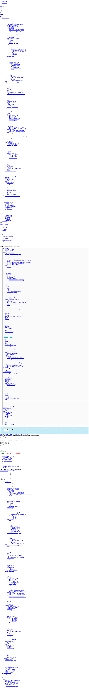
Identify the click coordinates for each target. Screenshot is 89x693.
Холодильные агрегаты (9, 203)
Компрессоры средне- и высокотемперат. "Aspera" (15, 363)
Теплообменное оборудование (10, 178)
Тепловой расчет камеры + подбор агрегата (12, 196)
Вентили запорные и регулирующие (13, 143)
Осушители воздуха (8, 207)
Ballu (7, 139)
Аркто (10, 60)
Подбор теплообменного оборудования (11, 201)
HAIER (8, 140)
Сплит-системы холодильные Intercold (17, 80)
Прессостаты (9, 188)
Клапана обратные (10, 147)
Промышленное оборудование (7, 202)
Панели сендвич (7, 219)
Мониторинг (9, 184)
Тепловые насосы (5, 677)
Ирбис (10, 42)
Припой (8, 91)
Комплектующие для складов (10, 669)
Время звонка (2, 477)
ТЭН (7, 193)
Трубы (8, 164)
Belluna (10, 74)
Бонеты (8, 35)
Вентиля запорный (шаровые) (12, 145)
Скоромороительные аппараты (10, 205)
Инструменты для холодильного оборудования (13, 82)
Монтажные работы (8, 688)
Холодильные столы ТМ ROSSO (14, 34)
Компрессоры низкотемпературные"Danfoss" (16, 135)
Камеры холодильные (10, 44)
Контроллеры (9, 185)
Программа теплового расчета (10, 199)
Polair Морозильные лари (13, 46)
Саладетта (8, 261)
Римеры (8, 93)
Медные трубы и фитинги (9, 161)
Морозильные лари (8, 274)
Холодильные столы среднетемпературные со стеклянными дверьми (21, 31)
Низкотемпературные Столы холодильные (16, 30)
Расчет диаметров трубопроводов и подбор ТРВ (13, 682)
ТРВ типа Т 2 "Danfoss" (13, 155)
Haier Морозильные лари (13, 47)
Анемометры (7, 313)
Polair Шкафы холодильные (13, 63)
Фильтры (8, 152)
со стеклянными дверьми (15, 65)
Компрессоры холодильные (6, 242)
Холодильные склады (6, 213)
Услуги (3, 2)
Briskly (10, 59)
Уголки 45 (8, 163)
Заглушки (8, 162)
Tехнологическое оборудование (8, 249)
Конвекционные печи (10, 175)
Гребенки (8, 87)
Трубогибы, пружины (10, 98)
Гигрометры (9, 85)
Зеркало (8, 88)
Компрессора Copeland (13, 120)
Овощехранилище (8, 220)
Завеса (6, 81)
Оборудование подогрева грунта (12, 187)
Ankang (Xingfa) (9, 111)
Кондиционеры (7, 137)
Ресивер (6, 389)
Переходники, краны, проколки (12, 107)
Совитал (12, 69)
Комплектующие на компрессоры (12, 115)
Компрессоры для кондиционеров (10, 351)
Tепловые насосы (6, 248)
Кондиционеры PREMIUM (11, 176)
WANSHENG (9, 109)
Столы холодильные (10, 27)
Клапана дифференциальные (10, 376)
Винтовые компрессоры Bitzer (14, 119)
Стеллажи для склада (8, 216)
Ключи (8, 90)
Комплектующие (10, 141)
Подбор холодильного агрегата (10, 681)
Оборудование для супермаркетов (10, 674)
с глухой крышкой (14, 53)
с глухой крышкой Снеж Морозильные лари (18, 51)
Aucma (10, 45)
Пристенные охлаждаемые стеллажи (13, 25)
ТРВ (7, 388)
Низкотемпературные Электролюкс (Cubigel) (16, 130)
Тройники (8, 165)
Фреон (6, 181)
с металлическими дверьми (15, 64)
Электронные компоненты (9, 182)
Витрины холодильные (11, 36)
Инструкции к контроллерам (7, 236)
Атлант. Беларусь (10, 114)
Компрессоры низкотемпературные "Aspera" (16, 133)
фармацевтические (14, 66)
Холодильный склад (8, 214)
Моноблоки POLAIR (14, 76)
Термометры (9, 96)
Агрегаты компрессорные (11, 124)
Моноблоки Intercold (14, 79)
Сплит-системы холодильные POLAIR (17, 77)
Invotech (8, 112)
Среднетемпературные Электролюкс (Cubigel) (17, 131)
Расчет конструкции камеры (9, 200)
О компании (4, 3)
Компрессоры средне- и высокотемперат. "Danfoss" (18, 136)
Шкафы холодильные (10, 56)
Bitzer (8, 122)
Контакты (4, 230)
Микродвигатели (10, 635)
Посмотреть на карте (4, 471)
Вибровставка (9, 146)
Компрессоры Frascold (10, 350)
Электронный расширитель (11, 153)
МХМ (8, 286)
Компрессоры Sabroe (12, 116)
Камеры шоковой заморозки (11, 23)
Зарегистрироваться (6, 6)
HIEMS (8, 300)
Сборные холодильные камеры (10, 211)
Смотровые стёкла (10, 150)
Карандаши (9, 89)
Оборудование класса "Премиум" (10, 174)
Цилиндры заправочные (11, 102)
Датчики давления (10, 183)
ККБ (9, 73)
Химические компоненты (11, 101)
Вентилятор (7, 402)
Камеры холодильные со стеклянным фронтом (15, 24)
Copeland (8, 113)
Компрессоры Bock (12, 117)
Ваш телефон (2, 476)
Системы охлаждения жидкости (10, 206)
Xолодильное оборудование (9, 22)
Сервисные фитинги (10, 104)
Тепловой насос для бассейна (10, 678)
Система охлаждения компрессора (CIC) (16, 123)
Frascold (6, 338)
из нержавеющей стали (15, 67)
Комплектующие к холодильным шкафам (16, 61)
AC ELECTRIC (9, 138)
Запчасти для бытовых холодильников (13, 38)
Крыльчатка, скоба (10, 173)
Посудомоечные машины (11, 20)
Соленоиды (9, 151)
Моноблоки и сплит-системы (10, 212)
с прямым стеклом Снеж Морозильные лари (18, 50)
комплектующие (11, 28)
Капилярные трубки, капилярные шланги (14, 168)
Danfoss (8, 134)
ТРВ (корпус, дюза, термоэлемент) (13, 154)
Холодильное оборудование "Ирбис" (11, 672)
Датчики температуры (8, 415)
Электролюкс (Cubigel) (11, 129)
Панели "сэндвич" (8, 668)
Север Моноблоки (12, 71)
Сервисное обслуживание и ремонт (11, 689)
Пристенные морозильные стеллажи (13, 26)
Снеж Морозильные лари (13, 48)
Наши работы (4, 1)
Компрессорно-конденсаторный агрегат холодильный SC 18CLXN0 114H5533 (14, 434)
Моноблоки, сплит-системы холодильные (12, 299)
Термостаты (9, 192)
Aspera (8, 132)
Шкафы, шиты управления (11, 194)
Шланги (8, 103)
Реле (7, 191)
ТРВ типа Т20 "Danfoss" (13, 158)
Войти (1, 6)
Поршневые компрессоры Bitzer (14, 118)
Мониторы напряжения (11, 186)
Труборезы (8, 99)
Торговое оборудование (6, 234)
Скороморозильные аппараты (10, 665)
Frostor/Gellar (11, 52)
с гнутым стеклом (14, 55)
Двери (8, 39)
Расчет (3, 195)
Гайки (10, 105)
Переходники (9, 167)
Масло (6, 160)
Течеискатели (9, 97)
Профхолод (11, 40)
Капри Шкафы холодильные (14, 62)
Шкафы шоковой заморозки (15, 68)
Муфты (8, 169)
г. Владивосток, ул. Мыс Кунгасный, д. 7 (7, 470)
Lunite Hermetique (10, 126)
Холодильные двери (8, 215)
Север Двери (11, 41)
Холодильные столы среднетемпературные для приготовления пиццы (19, 262)
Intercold (10, 78)
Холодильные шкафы (8, 676)
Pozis (7, 287)
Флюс (8, 100)
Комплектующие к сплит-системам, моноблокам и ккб (18, 72)
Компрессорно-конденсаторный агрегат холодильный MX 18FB (11, 440)
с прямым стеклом (14, 54)
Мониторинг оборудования (9, 208)
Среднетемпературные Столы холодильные (16, 29)
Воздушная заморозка (8, 209)
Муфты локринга (12, 106)
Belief (8, 110)
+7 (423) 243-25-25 (3, 11)
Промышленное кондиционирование (11, 667)
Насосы (6, 312)
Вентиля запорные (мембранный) (12, 144)
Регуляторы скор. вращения (11, 190)
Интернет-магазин (5, 18)
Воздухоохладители (10, 179)
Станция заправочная (10, 95)
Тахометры (6, 325)
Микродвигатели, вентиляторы (10, 171)
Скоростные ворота (8, 217)
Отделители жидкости (10, 148)
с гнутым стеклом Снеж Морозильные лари (18, 49)
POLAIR (10, 75)
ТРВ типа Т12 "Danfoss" (13, 157)
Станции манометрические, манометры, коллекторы (16, 94)
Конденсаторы (9, 180)
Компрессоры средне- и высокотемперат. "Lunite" (17, 128)
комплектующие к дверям (13, 43)
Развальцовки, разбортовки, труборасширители (15, 92)
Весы (7, 84)
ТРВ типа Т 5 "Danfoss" (13, 156)
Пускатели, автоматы (10, 189)
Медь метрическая (10, 166)
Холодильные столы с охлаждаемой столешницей (17, 33)
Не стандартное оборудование (10, 670)
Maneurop (8, 125)
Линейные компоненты (9, 142)
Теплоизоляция (7, 177)
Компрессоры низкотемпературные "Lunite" (16, 127)
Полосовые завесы (8, 218)
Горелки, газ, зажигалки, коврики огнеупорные (15, 86)
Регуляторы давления (10, 149)
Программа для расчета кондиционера (11, 198)
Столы (8, 21)
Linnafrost (10, 58)
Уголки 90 (8, 170)
